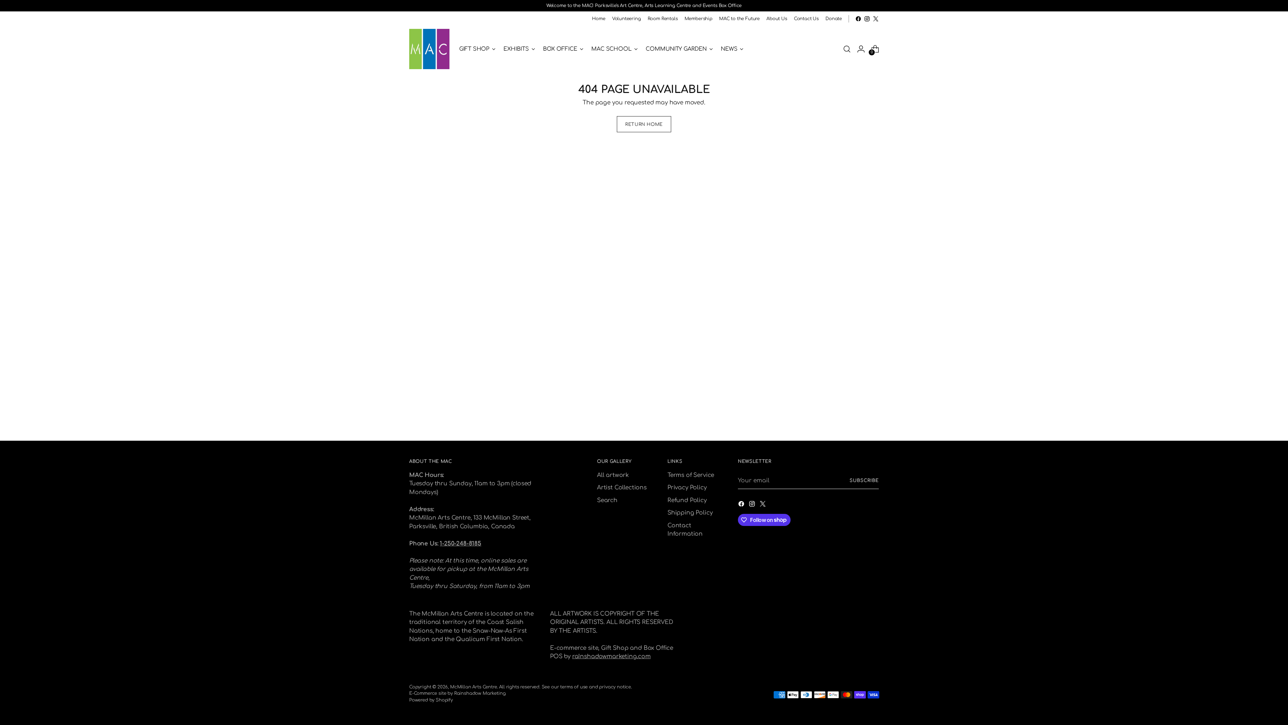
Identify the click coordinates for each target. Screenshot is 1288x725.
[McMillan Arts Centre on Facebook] (858, 19)
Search (607, 500)
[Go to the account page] (861, 49)
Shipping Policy (689, 513)
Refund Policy (687, 500)
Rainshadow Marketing (480, 693)
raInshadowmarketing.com (611, 656)
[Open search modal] (847, 49)
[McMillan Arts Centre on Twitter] (876, 19)
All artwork (613, 475)
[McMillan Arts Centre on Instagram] (867, 19)
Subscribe (864, 480)
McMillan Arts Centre (473, 686)
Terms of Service (690, 475)
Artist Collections (622, 487)
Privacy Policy (687, 487)
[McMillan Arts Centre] (429, 49)
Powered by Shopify (431, 700)
